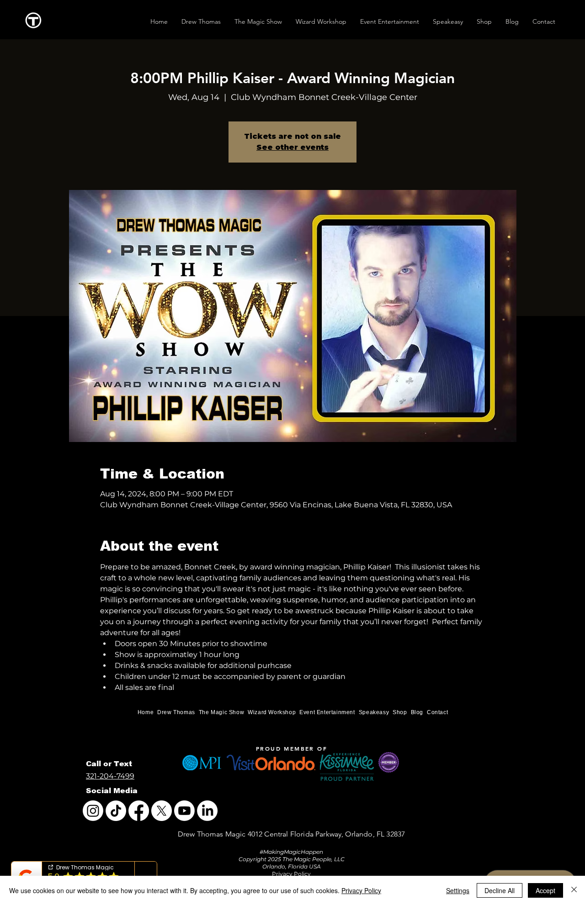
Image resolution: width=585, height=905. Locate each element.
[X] (161, 810)
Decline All (499, 890)
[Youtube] (184, 810)
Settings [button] (457, 890)
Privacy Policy (361, 890)
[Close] (574, 890)
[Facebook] (138, 810)
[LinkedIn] (207, 810)
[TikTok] (116, 810)
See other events (292, 147)
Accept (545, 890)
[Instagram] (93, 810)
